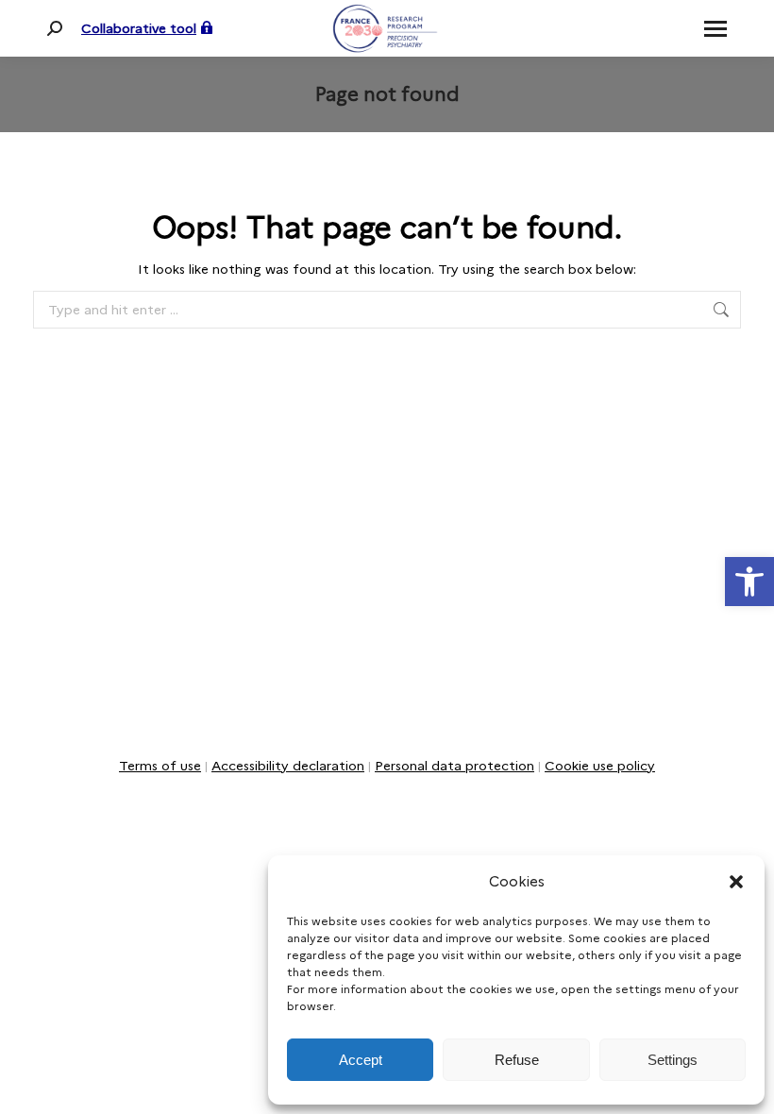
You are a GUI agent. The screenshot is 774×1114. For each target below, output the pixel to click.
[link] (749, 581)
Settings (673, 1060)
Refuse (517, 1060)
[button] (736, 881)
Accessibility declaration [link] (287, 765)
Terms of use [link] (160, 765)
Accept (360, 1060)
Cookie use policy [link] (600, 765)
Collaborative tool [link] (138, 28)
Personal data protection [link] (454, 765)
